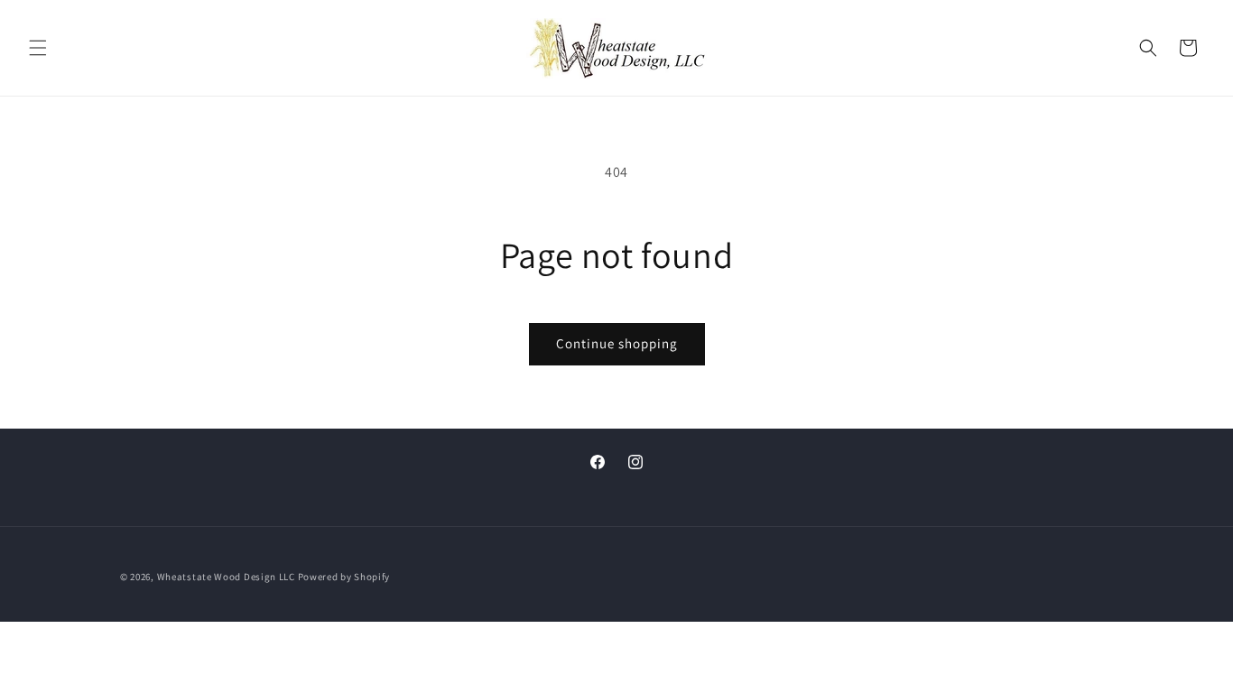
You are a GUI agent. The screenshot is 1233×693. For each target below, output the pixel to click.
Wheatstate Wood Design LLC (226, 576)
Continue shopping (617, 343)
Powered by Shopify (344, 576)
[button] (38, 48)
